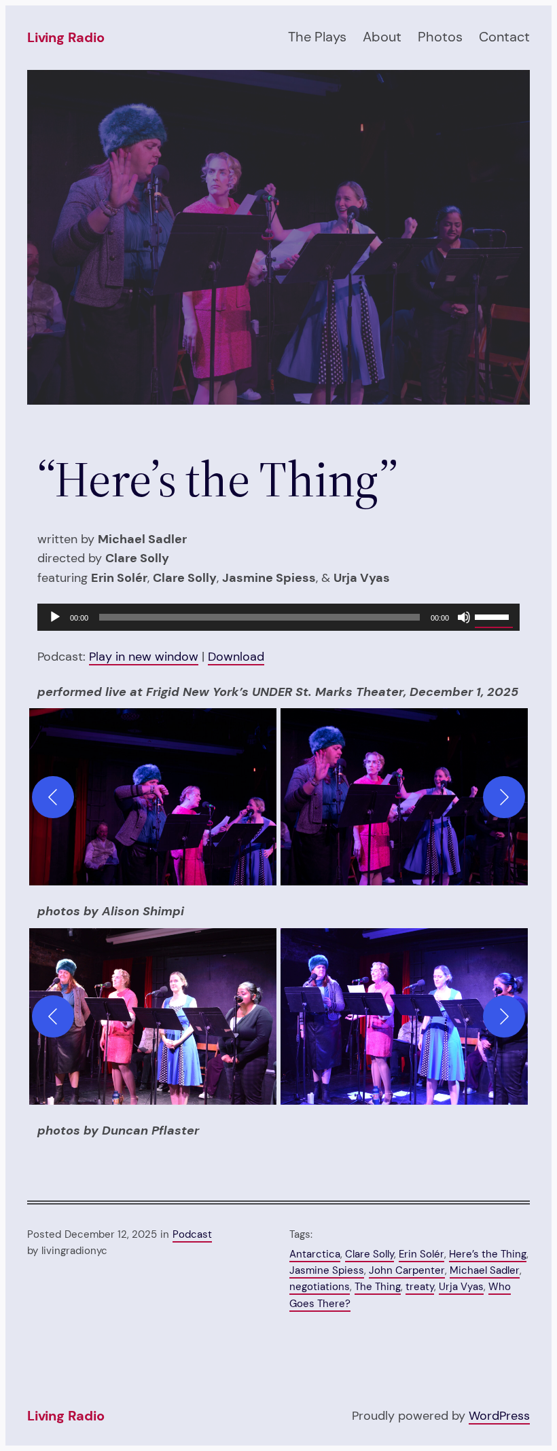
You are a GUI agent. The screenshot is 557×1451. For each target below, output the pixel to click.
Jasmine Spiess (326, 1270)
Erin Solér (421, 1254)
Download (236, 656)
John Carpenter (407, 1270)
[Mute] (464, 617)
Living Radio (66, 37)
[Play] (55, 617)
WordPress (499, 1415)
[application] (278, 617)
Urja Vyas (461, 1286)
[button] (152, 796)
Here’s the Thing (487, 1254)
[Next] (504, 797)
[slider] (494, 616)
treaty (420, 1286)
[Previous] (53, 797)
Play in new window (143, 656)
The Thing (378, 1286)
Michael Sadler (485, 1270)
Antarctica (314, 1254)
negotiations (319, 1286)
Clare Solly (369, 1254)
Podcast (192, 1234)
